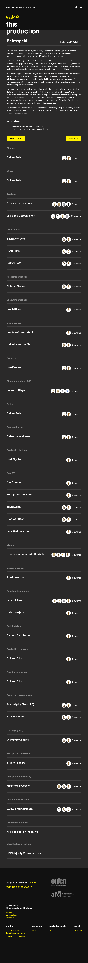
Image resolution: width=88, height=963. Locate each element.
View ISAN (73, 139)
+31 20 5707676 (12, 930)
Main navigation (80, 7)
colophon (10, 918)
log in (34, 930)
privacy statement (13, 915)
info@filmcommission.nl (15, 933)
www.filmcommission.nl (15, 936)
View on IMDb (15, 139)
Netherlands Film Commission (21, 7)
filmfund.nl (10, 912)
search (76, 7)
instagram (78, 930)
